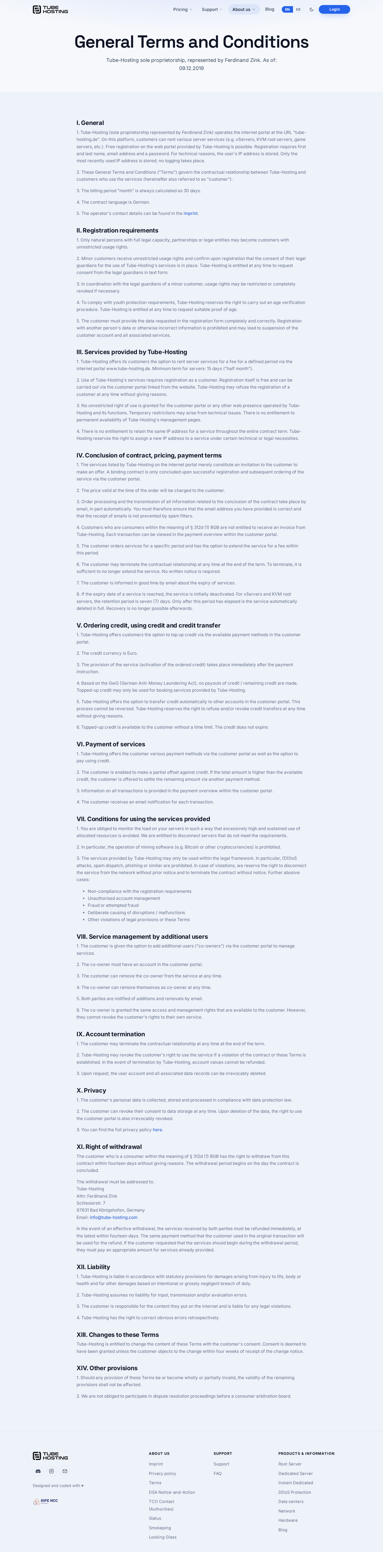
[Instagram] (51, 1471)
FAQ (218, 1473)
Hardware (288, 1520)
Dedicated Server (295, 1473)
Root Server (290, 1464)
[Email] (64, 1471)
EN (287, 9)
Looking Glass (163, 1537)
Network (286, 1511)
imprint (191, 213)
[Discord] (38, 1471)
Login (334, 9)
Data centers (291, 1501)
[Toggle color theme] (311, 9)
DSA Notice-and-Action (172, 1492)
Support (221, 1464)
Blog (269, 9)
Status (155, 1518)
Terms (155, 1482)
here (157, 1129)
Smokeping (160, 1527)
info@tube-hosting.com (113, 1217)
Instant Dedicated (295, 1482)
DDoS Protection (294, 1492)
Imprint (156, 1464)
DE (298, 9)
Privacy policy (162, 1473)
